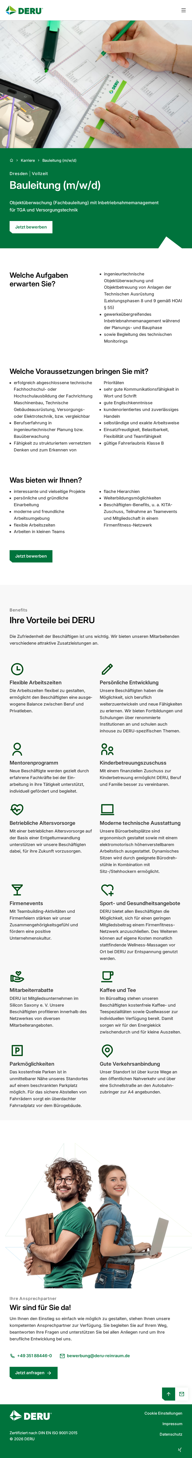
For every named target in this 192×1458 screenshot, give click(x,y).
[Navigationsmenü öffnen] (183, 10)
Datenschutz (171, 1434)
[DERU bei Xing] (179, 1449)
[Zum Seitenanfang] (168, 1394)
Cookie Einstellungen (163, 1413)
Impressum (172, 1423)
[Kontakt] (181, 1394)
